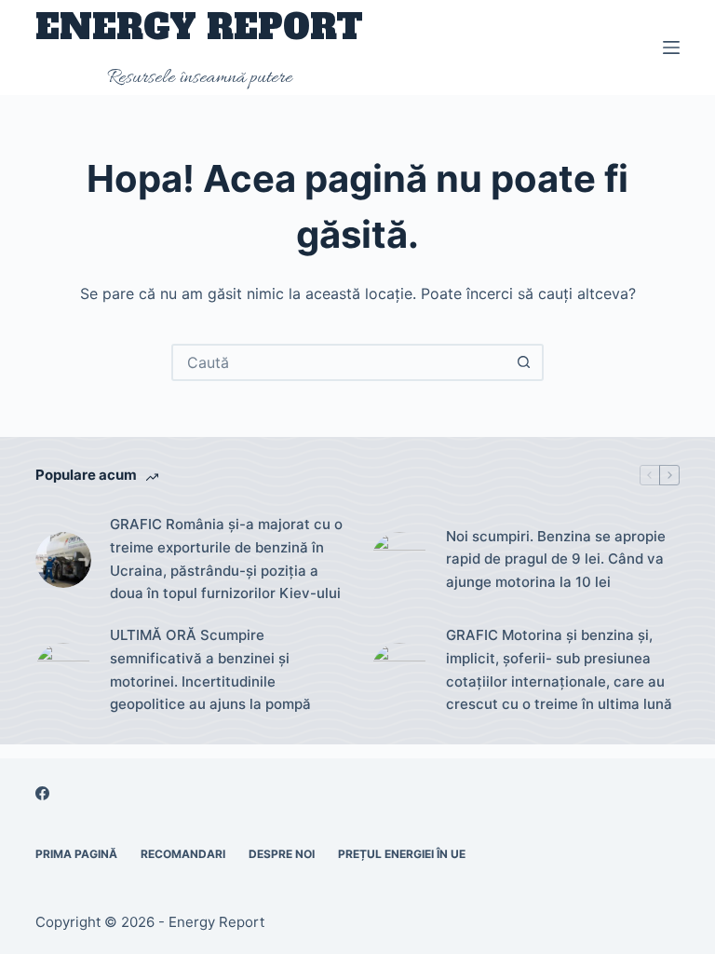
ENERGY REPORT (199, 27)
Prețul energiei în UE (401, 854)
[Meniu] (671, 47)
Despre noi (282, 854)
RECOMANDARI (183, 854)
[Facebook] (42, 793)
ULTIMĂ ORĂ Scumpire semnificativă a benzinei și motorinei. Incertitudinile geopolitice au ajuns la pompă (210, 669)
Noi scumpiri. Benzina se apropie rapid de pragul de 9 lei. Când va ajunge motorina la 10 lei (556, 559)
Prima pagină (76, 854)
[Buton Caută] (523, 362)
